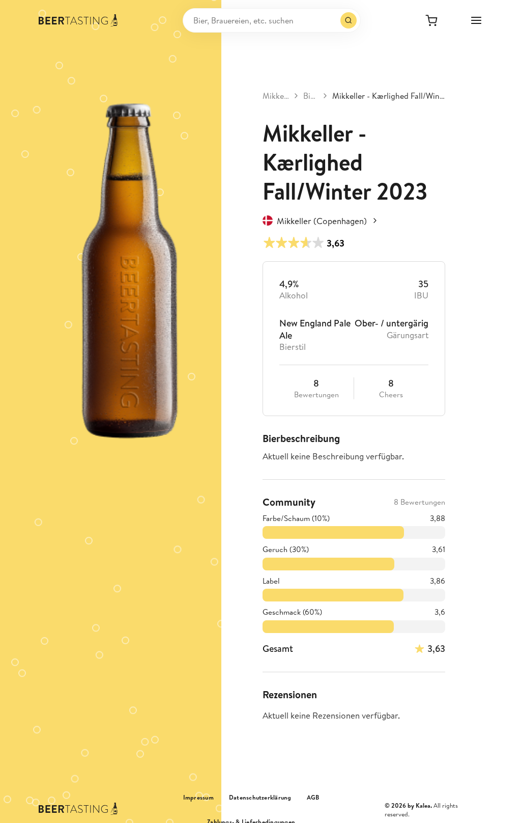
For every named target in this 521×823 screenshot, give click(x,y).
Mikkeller (276, 95)
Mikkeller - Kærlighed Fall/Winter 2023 (388, 95)
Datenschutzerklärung (260, 797)
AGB (313, 797)
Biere (310, 95)
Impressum (198, 797)
